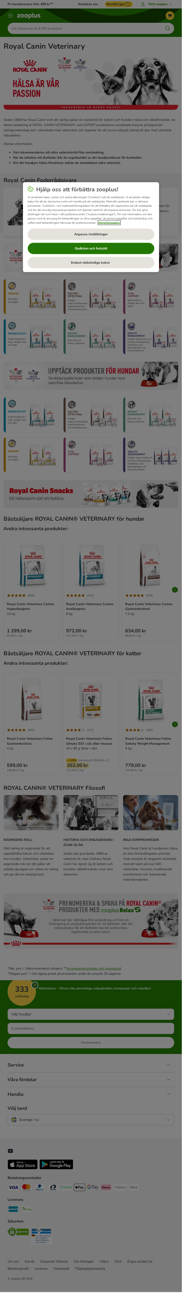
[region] (91, 227)
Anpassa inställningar (91, 234)
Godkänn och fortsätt (91, 248)
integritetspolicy (109, 222)
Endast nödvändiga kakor (91, 262)
